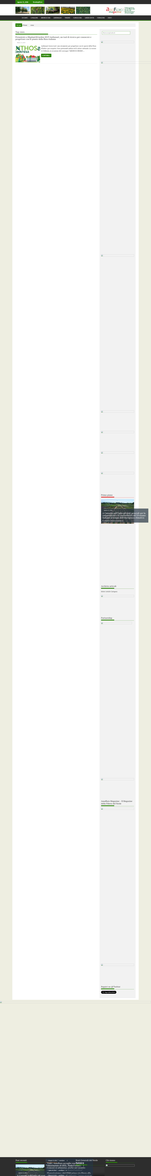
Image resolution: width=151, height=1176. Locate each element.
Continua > (46, 55)
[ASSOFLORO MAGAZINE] (17, 17)
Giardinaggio (58, 18)
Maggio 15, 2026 (52, 1160)
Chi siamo (25, 18)
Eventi (110, 18)
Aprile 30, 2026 (52, 1170)
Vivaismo (67, 18)
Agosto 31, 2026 (108, 510)
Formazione (101, 18)
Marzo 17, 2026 (52, 1175)
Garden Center (89, 18)
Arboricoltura (45, 18)
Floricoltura (77, 18)
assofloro (62, 1160)
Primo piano (107, 495)
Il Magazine (34, 18)
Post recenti (21, 1160)
